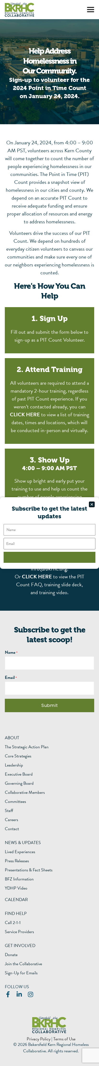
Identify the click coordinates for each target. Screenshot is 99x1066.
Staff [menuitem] (9, 810)
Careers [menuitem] (11, 820)
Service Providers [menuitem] (19, 932)
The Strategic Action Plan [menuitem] (27, 747)
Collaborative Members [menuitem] (25, 792)
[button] (90, 9)
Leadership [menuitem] (14, 765)
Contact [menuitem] (12, 829)
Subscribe (49, 557)
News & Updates (23, 842)
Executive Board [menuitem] (19, 774)
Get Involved (20, 945)
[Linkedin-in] (19, 994)
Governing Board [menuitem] (19, 783)
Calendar (16, 899)
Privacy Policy (38, 1039)
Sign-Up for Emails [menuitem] (21, 973)
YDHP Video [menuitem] (16, 888)
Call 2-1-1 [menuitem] (13, 922)
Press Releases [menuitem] (17, 861)
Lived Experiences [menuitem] (20, 852)
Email (10, 677)
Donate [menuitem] (11, 955)
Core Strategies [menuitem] (18, 756)
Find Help (16, 913)
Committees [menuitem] (15, 801)
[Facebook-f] (8, 994)
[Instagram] (30, 994)
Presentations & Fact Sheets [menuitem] (28, 870)
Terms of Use (64, 1039)
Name (10, 652)
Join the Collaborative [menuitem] (23, 964)
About (12, 737)
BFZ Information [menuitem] (19, 879)
